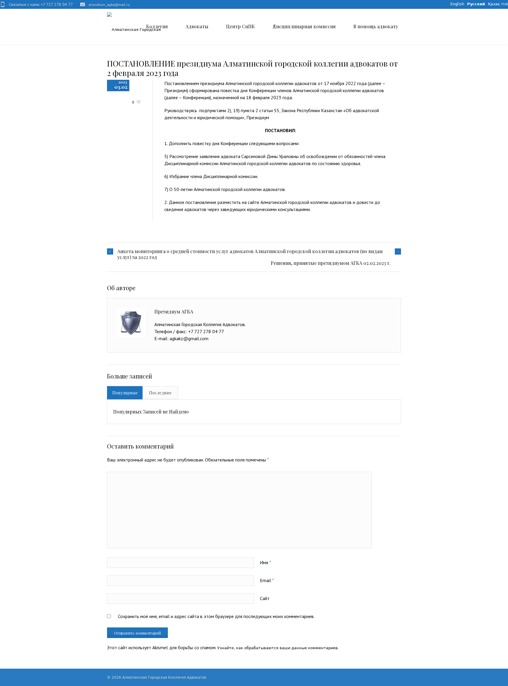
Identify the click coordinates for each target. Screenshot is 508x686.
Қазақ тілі (498, 4)
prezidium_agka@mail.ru (109, 5)
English (457, 4)
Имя (265, 562)
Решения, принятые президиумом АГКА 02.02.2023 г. (331, 263)
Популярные (125, 393)
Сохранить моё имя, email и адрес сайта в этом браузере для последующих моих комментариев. (216, 616)
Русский (476, 4)
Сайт (265, 598)
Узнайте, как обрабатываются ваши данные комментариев (277, 648)
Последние (160, 393)
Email (267, 580)
